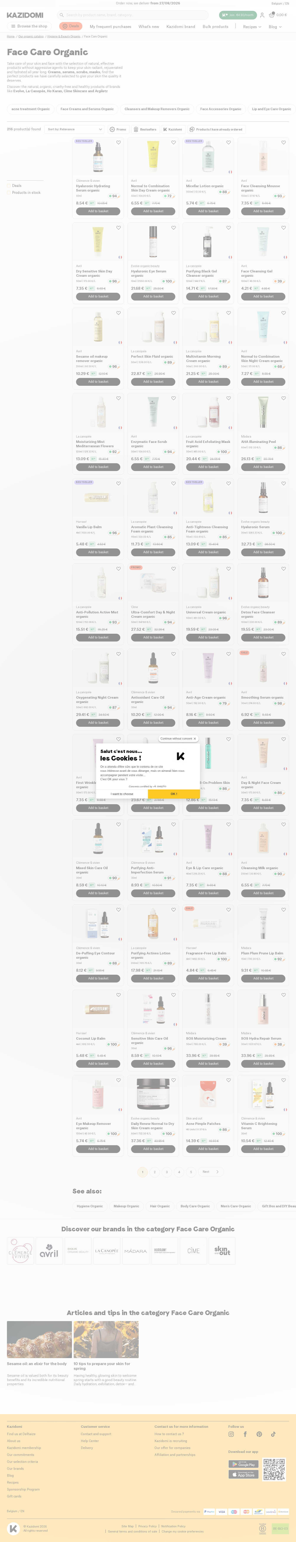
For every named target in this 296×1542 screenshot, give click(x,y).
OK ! (174, 794)
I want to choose (122, 794)
